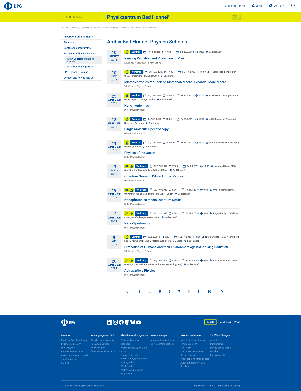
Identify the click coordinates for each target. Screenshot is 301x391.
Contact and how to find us (78, 77)
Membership (230, 6)
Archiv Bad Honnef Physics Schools (80, 60)
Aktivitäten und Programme (134, 335)
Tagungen (125, 344)
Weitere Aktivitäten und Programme (132, 372)
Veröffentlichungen (220, 335)
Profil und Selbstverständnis (74, 340)
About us (75, 28)
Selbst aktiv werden (130, 340)
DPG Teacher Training (76, 72)
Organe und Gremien (71, 344)
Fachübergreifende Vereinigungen (100, 346)
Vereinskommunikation (72, 351)
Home (66, 28)
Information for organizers (80, 66)
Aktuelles (214, 340)
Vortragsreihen (128, 362)
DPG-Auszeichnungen (191, 335)
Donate (210, 322)
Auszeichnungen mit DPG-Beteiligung (193, 364)
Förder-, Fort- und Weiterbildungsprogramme (134, 357)
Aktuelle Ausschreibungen (193, 340)
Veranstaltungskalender (162, 340)
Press (242, 6)
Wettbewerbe (127, 366)
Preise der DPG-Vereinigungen (194, 359)
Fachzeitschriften (218, 355)
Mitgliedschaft (68, 347)
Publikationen (217, 344)
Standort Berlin (68, 359)
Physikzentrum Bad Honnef (91, 28)
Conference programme (77, 47)
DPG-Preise (185, 347)
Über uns (65, 335)
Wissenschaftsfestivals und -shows (134, 349)
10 (209, 291)
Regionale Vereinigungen (103, 351)
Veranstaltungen (159, 335)
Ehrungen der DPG (189, 344)
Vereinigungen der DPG (102, 335)
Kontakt (65, 363)
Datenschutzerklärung (229, 385)
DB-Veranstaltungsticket (162, 344)
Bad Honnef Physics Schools (116, 28)
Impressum (199, 385)
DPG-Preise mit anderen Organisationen (191, 353)
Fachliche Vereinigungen (103, 340)
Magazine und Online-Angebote (220, 349)
